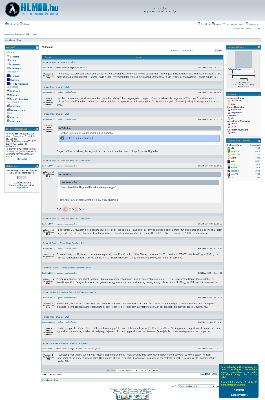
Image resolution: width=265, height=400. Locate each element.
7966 (257, 148)
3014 (257, 167)
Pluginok (14, 80)
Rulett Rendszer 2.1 (75, 243)
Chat (51, 87)
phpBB (123, 389)
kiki (232, 118)
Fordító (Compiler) (19, 84)
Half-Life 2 (15, 121)
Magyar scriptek (17, 110)
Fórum (13, 61)
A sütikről (239, 390)
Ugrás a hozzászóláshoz (67, 92)
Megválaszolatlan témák (15, 34)
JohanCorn (236, 109)
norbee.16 (235, 151)
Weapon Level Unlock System (74, 343)
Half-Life (14, 117)
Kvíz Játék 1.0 (72, 62)
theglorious (236, 113)
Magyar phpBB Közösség (140, 391)
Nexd (233, 132)
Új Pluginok (54, 62)
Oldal (202, 374)
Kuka (51, 343)
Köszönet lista (254, 24)
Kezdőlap (14, 57)
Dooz (233, 127)
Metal (233, 161)
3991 (257, 161)
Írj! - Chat (65, 87)
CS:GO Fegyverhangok (85, 292)
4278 (257, 154)
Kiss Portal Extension (128, 393)
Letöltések (15, 76)
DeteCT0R (235, 154)
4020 (257, 158)
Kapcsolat (15, 65)
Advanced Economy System (78, 160)
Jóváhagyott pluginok (58, 292)
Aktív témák (32, 34)
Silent (233, 104)
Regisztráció (13, 24)
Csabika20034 (48, 68)
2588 (257, 177)
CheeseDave (236, 101)
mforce (234, 167)
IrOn (233, 164)
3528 (257, 164)
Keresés (218, 24)
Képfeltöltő (15, 69)
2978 (257, 171)
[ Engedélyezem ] (239, 395)
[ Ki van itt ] (22, 159)
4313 (257, 151)
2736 (257, 174)
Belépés (25, 24)
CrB (232, 177)
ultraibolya (235, 171)
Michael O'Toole (145, 393)
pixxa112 (234, 174)
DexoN (234, 123)
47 (213, 374)
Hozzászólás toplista (235, 24)
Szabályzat (205, 24)
